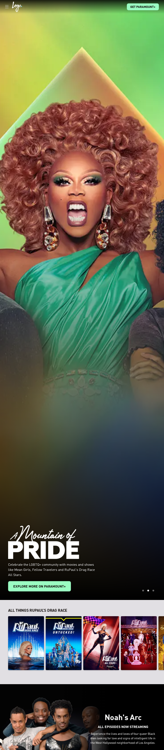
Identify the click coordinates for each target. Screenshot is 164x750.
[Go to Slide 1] (143, 590)
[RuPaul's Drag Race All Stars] (101, 643)
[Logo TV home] (17, 7)
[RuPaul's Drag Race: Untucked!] (64, 643)
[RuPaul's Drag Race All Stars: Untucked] (139, 643)
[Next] (160, 643)
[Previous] (4, 643)
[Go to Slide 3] (153, 590)
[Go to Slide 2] (148, 590)
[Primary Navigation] (7, 7)
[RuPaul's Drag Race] (26, 643)
